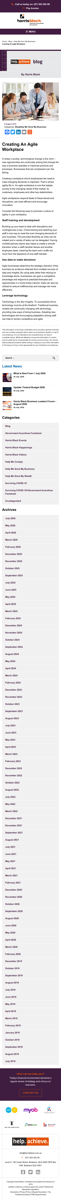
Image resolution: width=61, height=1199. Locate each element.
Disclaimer (14, 1192)
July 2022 (10, 797)
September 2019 (14, 976)
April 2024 (10, 668)
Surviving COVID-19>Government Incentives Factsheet (29, 492)
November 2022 (13, 776)
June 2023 (10, 733)
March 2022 (11, 811)
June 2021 (10, 854)
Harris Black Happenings (18, 448)
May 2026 (10, 526)
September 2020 (14, 911)
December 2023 (13, 690)
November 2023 (13, 697)
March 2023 (11, 754)
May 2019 (10, 1004)
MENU (32, 32)
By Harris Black (30, 74)
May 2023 (10, 740)
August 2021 (12, 840)
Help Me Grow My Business (24, 41)
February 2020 (13, 954)
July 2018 (10, 1061)
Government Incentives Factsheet (23, 433)
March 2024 (11, 676)
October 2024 (12, 640)
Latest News (12, 366)
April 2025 (10, 604)
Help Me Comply (14, 462)
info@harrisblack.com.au (30, 1153)
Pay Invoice (32, 8)
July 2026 (10, 518)
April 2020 (10, 940)
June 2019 (10, 997)
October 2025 (12, 568)
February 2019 (13, 1026)
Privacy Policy (25, 1192)
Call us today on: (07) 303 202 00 (32, 4)
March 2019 (11, 1018)
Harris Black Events (16, 440)
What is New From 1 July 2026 (29, 373)
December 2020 (13, 890)
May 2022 (10, 804)
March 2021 (11, 876)
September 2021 (14, 833)
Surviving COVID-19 (16, 483)
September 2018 (14, 1047)
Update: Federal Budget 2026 (29, 387)
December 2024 (13, 626)
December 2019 (13, 961)
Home (4, 41)
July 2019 (10, 990)
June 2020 (10, 926)
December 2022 (13, 768)
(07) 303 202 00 (32, 1158)
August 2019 (12, 983)
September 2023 (14, 711)
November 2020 (13, 897)
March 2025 (11, 611)
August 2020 (12, 918)
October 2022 (12, 783)
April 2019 (10, 1011)
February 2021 (13, 883)
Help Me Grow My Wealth (18, 476)
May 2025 (10, 597)
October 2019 (12, 968)
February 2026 (13, 547)
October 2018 (12, 1040)
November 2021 (13, 826)
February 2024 (13, 683)
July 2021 (10, 847)
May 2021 (10, 861)
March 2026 (11, 540)
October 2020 (12, 904)
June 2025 (10, 590)
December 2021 (13, 818)
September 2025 (14, 576)
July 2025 (10, 583)
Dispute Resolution (39, 1192)
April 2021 (10, 868)
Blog (10, 41)
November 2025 (13, 561)
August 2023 (12, 718)
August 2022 (12, 790)
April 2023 (10, 747)
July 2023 (10, 726)
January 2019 (12, 1033)
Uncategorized (13, 501)
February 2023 (13, 761)
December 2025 (13, 554)
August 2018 (12, 1054)
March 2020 (11, 947)
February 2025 (13, 618)
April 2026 (10, 533)
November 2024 (13, 633)
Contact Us (30, 1093)
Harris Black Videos (16, 455)
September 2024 (14, 647)
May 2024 (10, 661)
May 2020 (10, 933)
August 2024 (12, 654)
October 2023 (12, 704)
